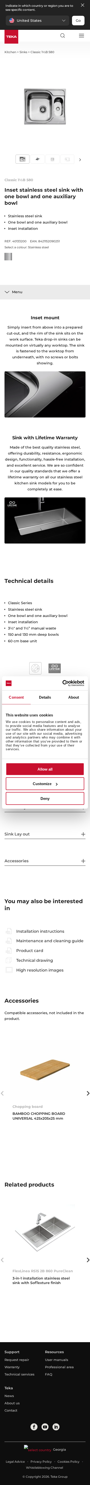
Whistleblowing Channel (44, 1467)
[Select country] (72, 35)
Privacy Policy (41, 1461)
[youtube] (45, 1427)
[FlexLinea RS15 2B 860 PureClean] (45, 1234)
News (9, 1396)
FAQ (48, 1374)
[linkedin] (56, 1427)
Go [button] (78, 20)
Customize (42, 784)
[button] (38, 20)
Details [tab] (45, 697)
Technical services (19, 1374)
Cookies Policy (69, 1461)
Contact (10, 1410)
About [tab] (73, 697)
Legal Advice (15, 1461)
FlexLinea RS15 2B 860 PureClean (42, 1271)
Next (80, 159)
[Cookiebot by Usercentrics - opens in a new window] (63, 683)
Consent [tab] (16, 697)
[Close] (82, 5)
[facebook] (34, 1427)
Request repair (16, 1360)
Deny (45, 798)
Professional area (59, 1367)
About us (12, 1403)
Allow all (45, 769)
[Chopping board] (45, 1070)
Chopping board (27, 1106)
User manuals (56, 1360)
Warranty (12, 1367)
